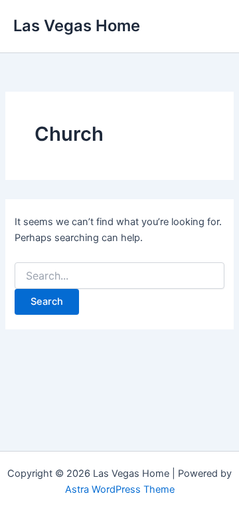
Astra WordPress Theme (120, 489)
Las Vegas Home (76, 25)
